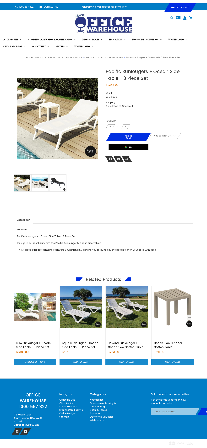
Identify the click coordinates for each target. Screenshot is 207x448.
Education (95, 413)
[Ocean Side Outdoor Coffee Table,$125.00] (173, 307)
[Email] (118, 159)
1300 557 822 (26, 6)
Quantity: (111, 120)
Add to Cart (80, 361)
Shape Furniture (68, 406)
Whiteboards (97, 420)
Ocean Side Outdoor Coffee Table (168, 345)
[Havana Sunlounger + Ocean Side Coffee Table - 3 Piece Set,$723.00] (127, 307)
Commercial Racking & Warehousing (103, 405)
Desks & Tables (98, 410)
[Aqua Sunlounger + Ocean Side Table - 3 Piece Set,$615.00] (81, 307)
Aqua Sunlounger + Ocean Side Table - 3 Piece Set (80, 345)
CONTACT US (51, 6)
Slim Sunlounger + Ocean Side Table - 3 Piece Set (33, 345)
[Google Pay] (128, 147)
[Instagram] (17, 431)
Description (23, 219)
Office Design (67, 413)
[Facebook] (110, 159)
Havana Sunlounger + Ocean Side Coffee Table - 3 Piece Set (125, 347)
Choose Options (35, 361)
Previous (17, 317)
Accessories (96, 399)
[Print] (126, 159)
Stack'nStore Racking (71, 410)
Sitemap (64, 416)
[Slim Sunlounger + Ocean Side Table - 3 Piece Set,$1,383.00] (35, 307)
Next (190, 317)
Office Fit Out (67, 399)
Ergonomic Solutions (101, 416)
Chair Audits (66, 403)
